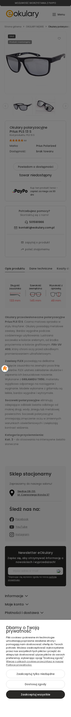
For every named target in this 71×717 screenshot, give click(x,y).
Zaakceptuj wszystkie (35, 694)
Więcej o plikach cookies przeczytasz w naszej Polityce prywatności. (34, 663)
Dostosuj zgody (35, 684)
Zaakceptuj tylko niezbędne (35, 674)
